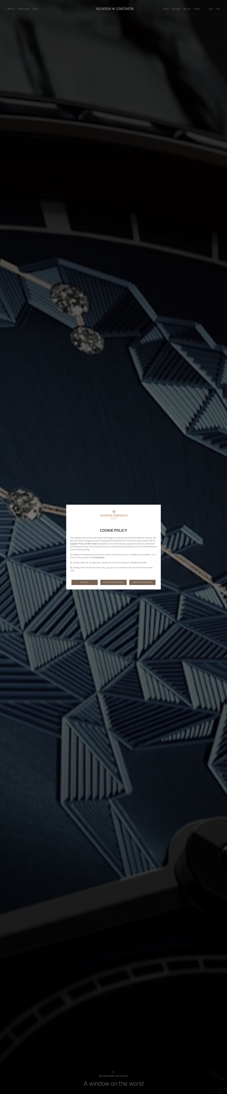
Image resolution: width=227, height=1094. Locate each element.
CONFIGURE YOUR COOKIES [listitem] (142, 582)
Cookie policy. (99, 557)
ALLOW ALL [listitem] (84, 582)
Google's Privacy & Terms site (83, 543)
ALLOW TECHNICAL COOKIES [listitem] (113, 582)
